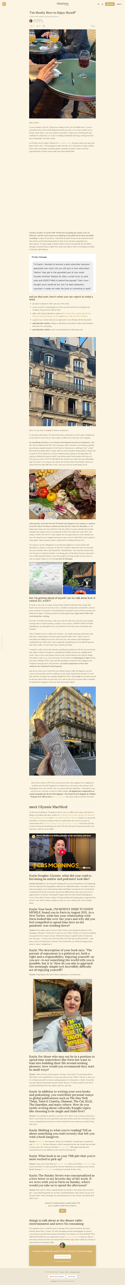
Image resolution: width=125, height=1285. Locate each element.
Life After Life (38, 1144)
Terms (67, 1272)
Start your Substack (57, 1276)
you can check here (72, 1237)
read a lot (41, 1141)
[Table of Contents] (2, 642)
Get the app (71, 1276)
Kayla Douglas (38, 20)
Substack (53, 1281)
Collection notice (75, 1272)
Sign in (119, 4)
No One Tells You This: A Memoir (75, 316)
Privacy (62, 1272)
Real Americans (47, 1169)
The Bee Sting (62, 1164)
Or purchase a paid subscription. (62, 1261)
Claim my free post (62, 1257)
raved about (87, 1164)
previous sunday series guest (54, 823)
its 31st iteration (60, 796)
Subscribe (110, 4)
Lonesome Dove (64, 1147)
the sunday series (64, 143)
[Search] (98, 4)
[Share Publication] (102, 4)
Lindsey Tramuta (72, 823)
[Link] (26, 298)
